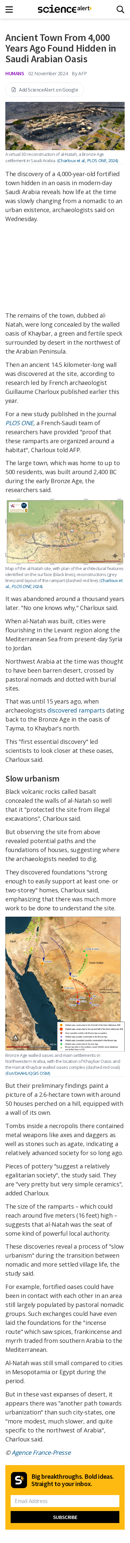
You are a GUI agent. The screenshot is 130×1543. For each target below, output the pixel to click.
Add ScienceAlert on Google (48, 89)
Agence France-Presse (41, 1452)
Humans (14, 73)
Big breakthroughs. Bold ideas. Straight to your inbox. (72, 1480)
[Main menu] (11, 9)
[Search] (120, 9)
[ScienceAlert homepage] (65, 9)
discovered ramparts (76, 710)
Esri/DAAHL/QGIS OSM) (28, 1073)
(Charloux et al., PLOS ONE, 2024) (87, 160)
